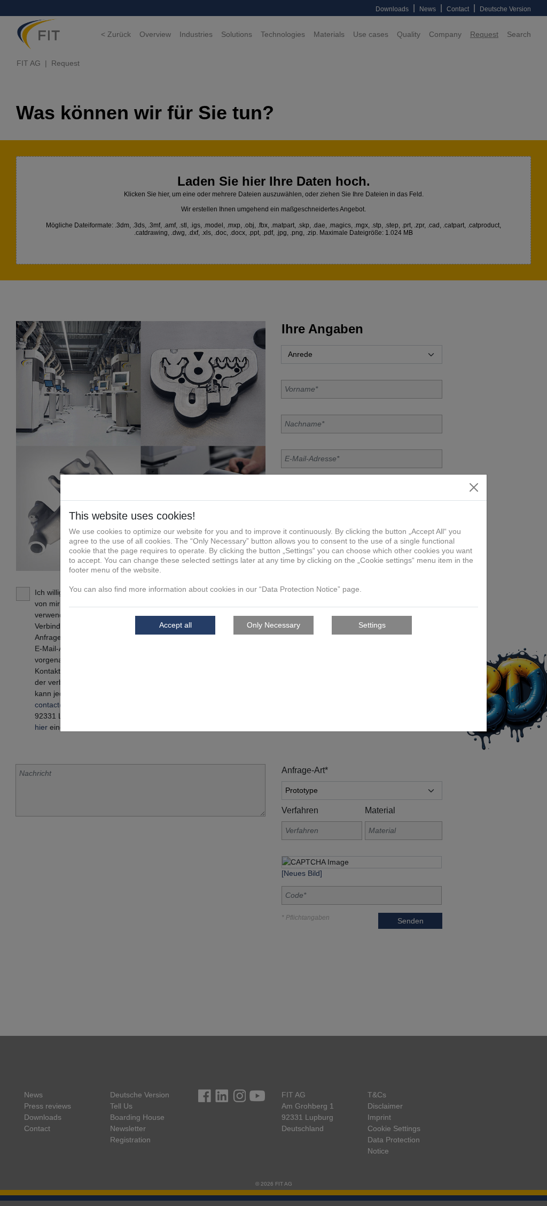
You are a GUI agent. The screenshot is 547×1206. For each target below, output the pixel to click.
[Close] (473, 487)
